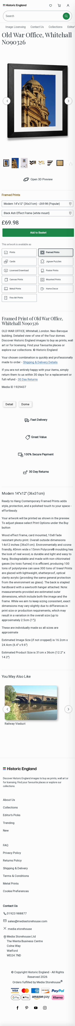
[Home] (14, 5)
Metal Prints (11, 883)
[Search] (66, 16)
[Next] (68, 101)
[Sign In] (68, 5)
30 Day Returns (28, 379)
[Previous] (6, 101)
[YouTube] (36, 1009)
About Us (9, 800)
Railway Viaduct (15, 723)
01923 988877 (17, 913)
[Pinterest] (26, 1009)
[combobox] (33, 16)
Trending (8, 823)
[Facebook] (17, 1009)
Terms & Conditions (16, 876)
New (6, 830)
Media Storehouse (49, 982)
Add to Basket (38, 232)
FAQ (5, 845)
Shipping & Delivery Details (40, 362)
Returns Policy (12, 860)
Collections (55, 27)
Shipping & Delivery (15, 868)
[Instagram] (45, 1009)
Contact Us (37, 27)
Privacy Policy (12, 853)
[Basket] (59, 5)
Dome (25, 404)
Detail (9, 404)
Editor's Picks (11, 815)
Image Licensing (15, 27)
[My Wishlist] (51, 5)
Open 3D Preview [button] (41, 179)
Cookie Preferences (16, 891)
